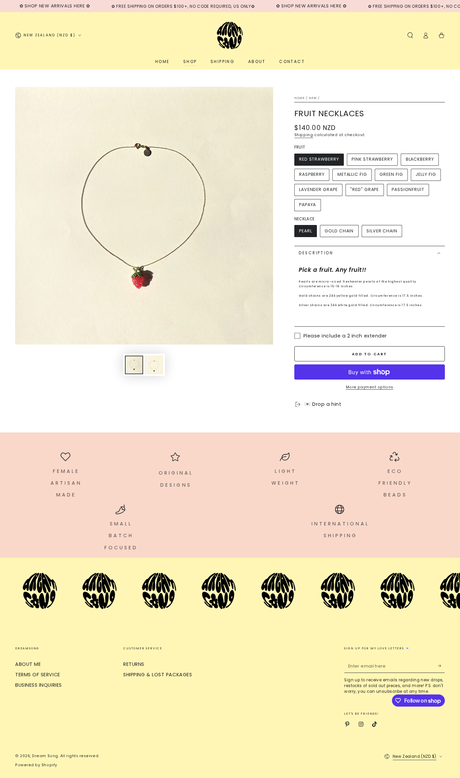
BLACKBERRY (420, 159)
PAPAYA (307, 204)
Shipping (303, 134)
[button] (410, 35)
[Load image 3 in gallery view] (154, 365)
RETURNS (133, 664)
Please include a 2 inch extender (345, 336)
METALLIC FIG (352, 174)
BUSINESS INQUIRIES (38, 685)
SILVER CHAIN (381, 231)
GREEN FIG (391, 174)
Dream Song (45, 755)
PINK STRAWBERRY (372, 159)
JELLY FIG (426, 174)
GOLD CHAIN (339, 231)
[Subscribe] (441, 666)
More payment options (369, 387)
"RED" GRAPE (364, 189)
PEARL (305, 231)
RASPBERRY (312, 174)
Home (299, 98)
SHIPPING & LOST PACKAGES (157, 674)
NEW (313, 98)
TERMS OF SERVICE (37, 674)
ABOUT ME (28, 664)
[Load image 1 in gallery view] (134, 365)
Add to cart (369, 354)
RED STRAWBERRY (319, 159)
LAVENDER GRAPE (318, 189)
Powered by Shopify (36, 765)
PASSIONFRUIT (408, 189)
